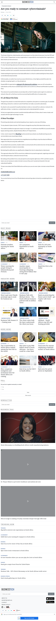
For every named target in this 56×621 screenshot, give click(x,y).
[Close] (54, 614)
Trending (3, 528)
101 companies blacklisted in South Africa (26, 246)
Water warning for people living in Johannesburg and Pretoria (7, 269)
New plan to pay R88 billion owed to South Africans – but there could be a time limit (26, 348)
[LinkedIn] (8, 15)
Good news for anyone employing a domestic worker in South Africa (46, 347)
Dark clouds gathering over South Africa (13, 578)
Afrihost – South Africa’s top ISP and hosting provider (45, 322)
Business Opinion (5, 576)
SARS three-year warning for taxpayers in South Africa (18, 537)
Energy (3, 242)
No (3, 389)
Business (3, 541)
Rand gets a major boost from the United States (15, 564)
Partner (2, 12)
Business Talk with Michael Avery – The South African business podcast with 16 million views (27, 299)
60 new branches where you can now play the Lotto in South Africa (21, 557)
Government (4, 264)
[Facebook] (2, 15)
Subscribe (52, 222)
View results (28, 395)
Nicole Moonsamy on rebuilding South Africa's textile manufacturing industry (25, 445)
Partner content (5, 293)
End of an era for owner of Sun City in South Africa (16, 544)
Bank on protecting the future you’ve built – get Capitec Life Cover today (46, 298)
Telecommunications (25, 367)
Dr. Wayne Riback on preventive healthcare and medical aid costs (21, 482)
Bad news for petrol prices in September (45, 370)
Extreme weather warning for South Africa (7, 246)
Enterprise (3, 343)
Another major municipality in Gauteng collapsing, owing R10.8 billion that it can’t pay (27, 270)
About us (4, 598)
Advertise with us (7, 600)
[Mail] (13, 15)
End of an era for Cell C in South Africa (27, 370)
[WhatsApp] (10, 15)
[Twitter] (5, 15)
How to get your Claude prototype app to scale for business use (9, 297)
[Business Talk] (18, 610)
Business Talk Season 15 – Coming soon (9, 321)
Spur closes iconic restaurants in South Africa (15, 550)
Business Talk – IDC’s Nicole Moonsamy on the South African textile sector (24, 571)
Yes (3, 387)
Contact (4, 602)
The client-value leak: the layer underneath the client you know (27, 322)
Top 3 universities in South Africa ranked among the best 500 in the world (9, 348)
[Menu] (2, 2)
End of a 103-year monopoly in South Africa (45, 246)
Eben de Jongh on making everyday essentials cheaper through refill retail (23, 518)
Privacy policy (6, 604)
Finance (40, 264)
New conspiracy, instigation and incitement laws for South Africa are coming (7, 372)
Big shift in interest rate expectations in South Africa (17, 530)
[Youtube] (14, 610)
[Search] (54, 2)
